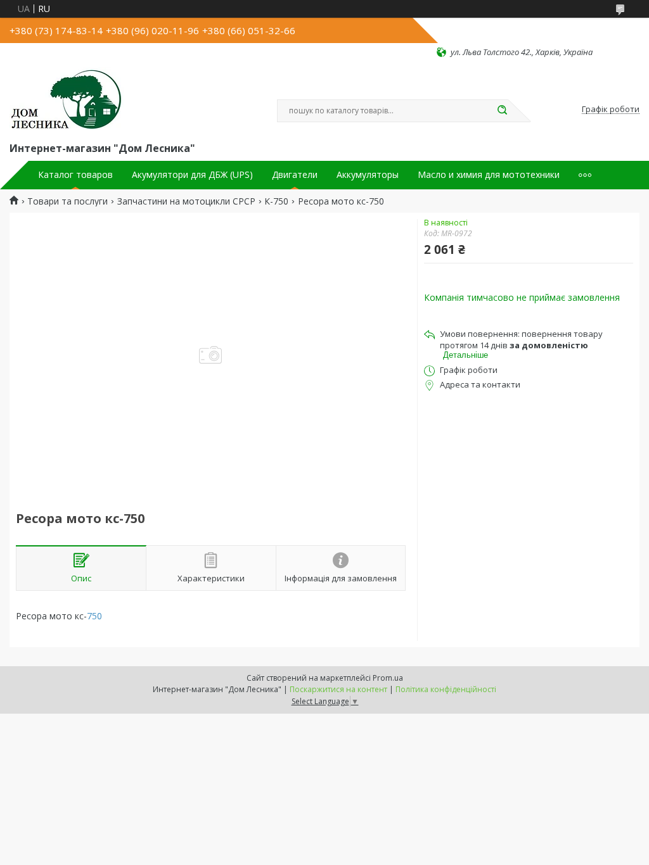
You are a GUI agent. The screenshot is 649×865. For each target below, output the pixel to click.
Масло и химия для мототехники (489, 174)
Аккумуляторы (368, 174)
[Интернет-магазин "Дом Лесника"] (67, 98)
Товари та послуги (67, 201)
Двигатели (295, 174)
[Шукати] (502, 110)
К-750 (276, 201)
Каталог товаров (75, 174)
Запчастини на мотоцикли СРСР (186, 201)
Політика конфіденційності (445, 689)
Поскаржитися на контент (338, 689)
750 (94, 616)
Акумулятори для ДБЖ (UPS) (192, 174)
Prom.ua (388, 677)
